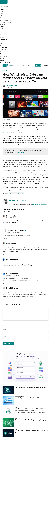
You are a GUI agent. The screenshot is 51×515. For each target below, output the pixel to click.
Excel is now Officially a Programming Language (31, 420)
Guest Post (4, 60)
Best (1, 45)
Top (1, 43)
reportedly (6, 132)
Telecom (4, 47)
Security (2, 18)
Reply (4, 225)
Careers (2, 58)
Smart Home (4, 35)
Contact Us (4, 52)
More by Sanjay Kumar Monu (39, 204)
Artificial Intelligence (7, 22)
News (3, 9)
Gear (2, 26)
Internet (2, 16)
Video (2, 37)
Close (4, 2)
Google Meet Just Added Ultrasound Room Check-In (31, 431)
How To (2, 41)
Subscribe (38, 65)
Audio (2, 28)
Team (2, 54)
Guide (3, 39)
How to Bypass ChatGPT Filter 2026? (27, 398)
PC (1, 30)
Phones (2, 33)
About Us (3, 50)
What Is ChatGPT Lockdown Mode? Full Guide (30, 387)
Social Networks (5, 20)
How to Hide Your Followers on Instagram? (29, 409)
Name (4, 323)
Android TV (20, 193)
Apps (1, 11)
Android (2, 24)
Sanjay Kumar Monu (13, 85)
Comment (5, 308)
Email (4, 329)
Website (4, 336)
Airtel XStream (13, 193)
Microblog (4, 6)
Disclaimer (3, 56)
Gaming (2, 14)
